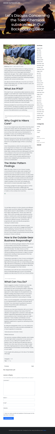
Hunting (38, 130)
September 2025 (40, 69)
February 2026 (40, 59)
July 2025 (39, 73)
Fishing (38, 126)
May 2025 (39, 77)
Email (5, 403)
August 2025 (39, 71)
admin (11, 66)
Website (5, 408)
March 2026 (39, 57)
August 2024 (39, 94)
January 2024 (40, 107)
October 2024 (40, 90)
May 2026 (39, 54)
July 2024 (39, 96)
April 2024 (39, 102)
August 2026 (39, 48)
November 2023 (40, 111)
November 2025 (40, 65)
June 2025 (39, 75)
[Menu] (50, 3)
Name (5, 397)
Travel (38, 132)
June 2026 (39, 52)
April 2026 (39, 55)
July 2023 (39, 119)
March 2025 (39, 80)
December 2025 (40, 63)
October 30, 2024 (19, 66)
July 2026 (39, 50)
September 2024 (40, 92)
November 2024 (40, 88)
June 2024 (39, 98)
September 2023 (40, 115)
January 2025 (40, 84)
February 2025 (40, 82)
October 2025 (40, 67)
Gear (11, 358)
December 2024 (40, 86)
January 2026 (40, 61)
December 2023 (40, 109)
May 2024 (39, 100)
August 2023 (39, 117)
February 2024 (40, 105)
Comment (6, 380)
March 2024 (39, 104)
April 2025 (39, 79)
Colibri (44, 430)
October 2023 (40, 113)
